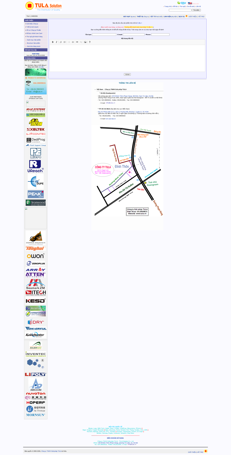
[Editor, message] (127, 58)
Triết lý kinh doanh (32, 27)
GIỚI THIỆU (192, 16)
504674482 (35, 54)
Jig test (133, 16)
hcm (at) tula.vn (110, 119)
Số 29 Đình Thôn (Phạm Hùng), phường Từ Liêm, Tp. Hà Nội (118, 443)
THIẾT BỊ (139, 16)
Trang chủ (168, 6)
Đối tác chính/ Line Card (34, 33)
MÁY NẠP (126, 16)
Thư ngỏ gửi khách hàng (34, 36)
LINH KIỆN (167, 16)
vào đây (41, 67)
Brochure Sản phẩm (33, 43)
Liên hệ (198, 6)
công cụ (146, 16)
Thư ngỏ (182, 6)
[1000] (43, 10)
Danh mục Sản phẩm (34, 40)
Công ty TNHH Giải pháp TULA (51, 451)
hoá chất (159, 16)
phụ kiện (174, 16)
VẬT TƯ (153, 16)
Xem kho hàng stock (33, 46)
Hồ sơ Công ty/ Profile (33, 30)
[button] (53, 42)
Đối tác (175, 6)
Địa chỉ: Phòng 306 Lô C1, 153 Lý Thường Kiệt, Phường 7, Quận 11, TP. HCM (123, 112)
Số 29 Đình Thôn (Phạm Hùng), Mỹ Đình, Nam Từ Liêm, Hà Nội (132, 96)
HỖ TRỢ (201, 16)
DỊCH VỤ (181, 16)
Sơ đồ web (191, 6)
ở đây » (139, 23)
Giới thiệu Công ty (32, 24)
